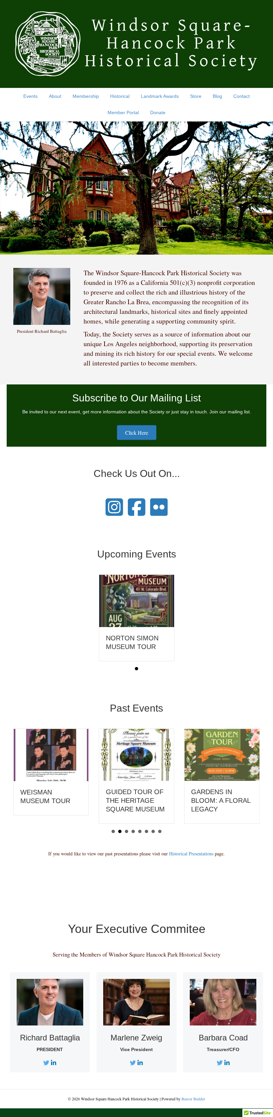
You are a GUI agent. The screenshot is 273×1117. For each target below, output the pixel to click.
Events (30, 96)
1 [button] (136, 668)
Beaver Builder (193, 1098)
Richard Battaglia (50, 1037)
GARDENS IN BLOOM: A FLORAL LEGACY (220, 800)
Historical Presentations (191, 853)
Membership (86, 96)
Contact (241, 96)
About (55, 96)
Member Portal (123, 112)
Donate (157, 112)
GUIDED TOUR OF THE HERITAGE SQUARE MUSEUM (135, 800)
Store (195, 96)
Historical (120, 96)
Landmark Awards (160, 96)
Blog (217, 96)
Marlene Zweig (136, 1037)
